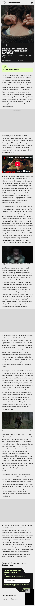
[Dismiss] (32, 590)
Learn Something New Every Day (12, 571)
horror (22, 87)
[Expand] (26, 590)
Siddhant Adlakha (9, 60)
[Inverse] (14, 2)
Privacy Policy (17, 585)
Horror (14, 599)
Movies (5, 599)
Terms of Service (8, 585)
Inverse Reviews (11, 70)
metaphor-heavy (7, 87)
